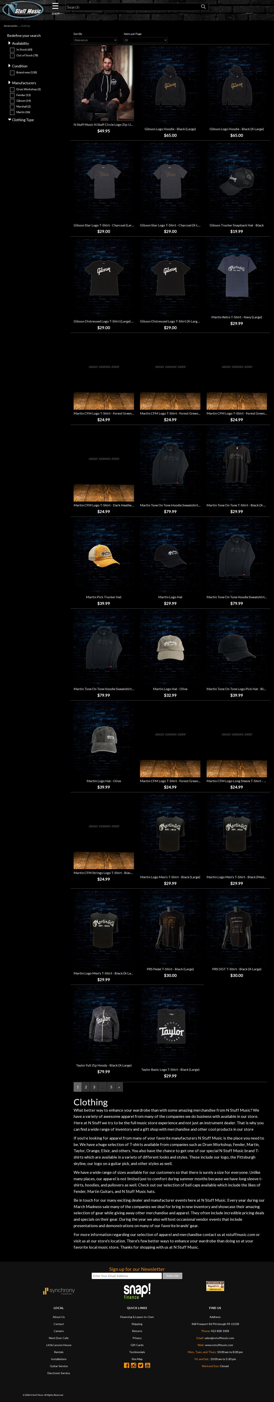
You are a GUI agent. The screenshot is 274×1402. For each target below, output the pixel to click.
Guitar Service (59, 1366)
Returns (137, 1331)
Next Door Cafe (59, 1338)
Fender (23, 95)
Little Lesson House (58, 1345)
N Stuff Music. (37, 1395)
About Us (59, 1317)
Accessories (10, 25)
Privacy (137, 1338)
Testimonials (137, 1352)
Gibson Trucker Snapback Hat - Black (237, 225)
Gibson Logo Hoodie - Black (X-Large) (237, 129)
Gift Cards (137, 1345)
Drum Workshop (28, 89)
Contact (59, 1324)
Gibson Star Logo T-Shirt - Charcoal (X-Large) (172, 225)
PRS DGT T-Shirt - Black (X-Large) (236, 969)
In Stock (24, 49)
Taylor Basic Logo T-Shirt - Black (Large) (170, 1069)
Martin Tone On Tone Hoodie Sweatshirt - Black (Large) (179, 505)
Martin (23, 112)
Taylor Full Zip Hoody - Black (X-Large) (104, 1065)
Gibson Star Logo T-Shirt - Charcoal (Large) (105, 225)
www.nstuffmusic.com (219, 1345)
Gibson (23, 100)
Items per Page (132, 33)
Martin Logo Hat (170, 597)
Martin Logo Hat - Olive (170, 689)
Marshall (23, 106)
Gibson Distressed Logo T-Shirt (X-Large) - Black (175, 321)
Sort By (78, 33)
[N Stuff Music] (23, 9)
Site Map (137, 1359)
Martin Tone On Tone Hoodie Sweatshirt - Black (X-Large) (115, 689)
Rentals (59, 1352)
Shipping (137, 1324)
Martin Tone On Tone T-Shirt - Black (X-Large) (240, 505)
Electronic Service (59, 1373)
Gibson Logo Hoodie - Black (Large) (170, 129)
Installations (59, 1359)
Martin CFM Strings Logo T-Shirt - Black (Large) (108, 873)
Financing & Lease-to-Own (137, 1317)
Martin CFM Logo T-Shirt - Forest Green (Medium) (110, 413)
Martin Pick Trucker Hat (103, 597)
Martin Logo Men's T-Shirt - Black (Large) (170, 877)
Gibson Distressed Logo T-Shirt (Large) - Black (107, 321)
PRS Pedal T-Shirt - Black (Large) (170, 969)
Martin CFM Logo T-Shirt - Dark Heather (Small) (109, 505)
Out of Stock (27, 55)
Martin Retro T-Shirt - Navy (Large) (236, 317)
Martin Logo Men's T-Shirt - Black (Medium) (238, 877)
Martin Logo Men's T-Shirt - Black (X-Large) (105, 973)
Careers (59, 1331)
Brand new (26, 72)
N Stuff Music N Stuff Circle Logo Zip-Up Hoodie (109, 124)
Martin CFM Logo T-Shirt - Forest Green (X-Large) (176, 413)
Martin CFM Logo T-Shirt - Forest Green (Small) (174, 781)
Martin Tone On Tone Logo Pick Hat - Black (238, 689)
